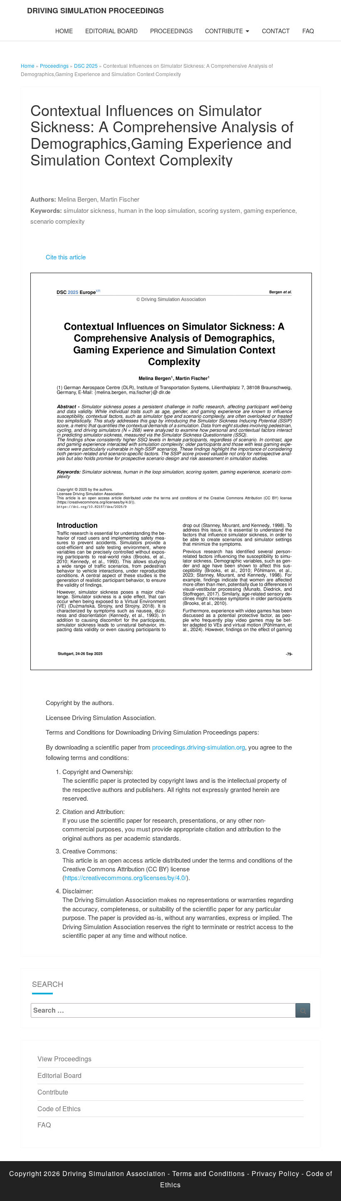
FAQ (308, 31)
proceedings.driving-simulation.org (198, 746)
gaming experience (269, 210)
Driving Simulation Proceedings (95, 10)
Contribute (224, 31)
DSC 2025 (86, 65)
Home (64, 31)
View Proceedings (64, 1058)
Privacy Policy (275, 1173)
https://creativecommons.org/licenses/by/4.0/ (125, 877)
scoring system (219, 210)
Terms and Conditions (208, 1173)
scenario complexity (57, 221)
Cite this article (66, 256)
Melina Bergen (77, 199)
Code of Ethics (59, 1108)
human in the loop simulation (156, 210)
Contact (276, 31)
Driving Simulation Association (114, 1173)
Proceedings (171, 31)
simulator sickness (89, 210)
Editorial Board (111, 31)
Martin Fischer (119, 199)
